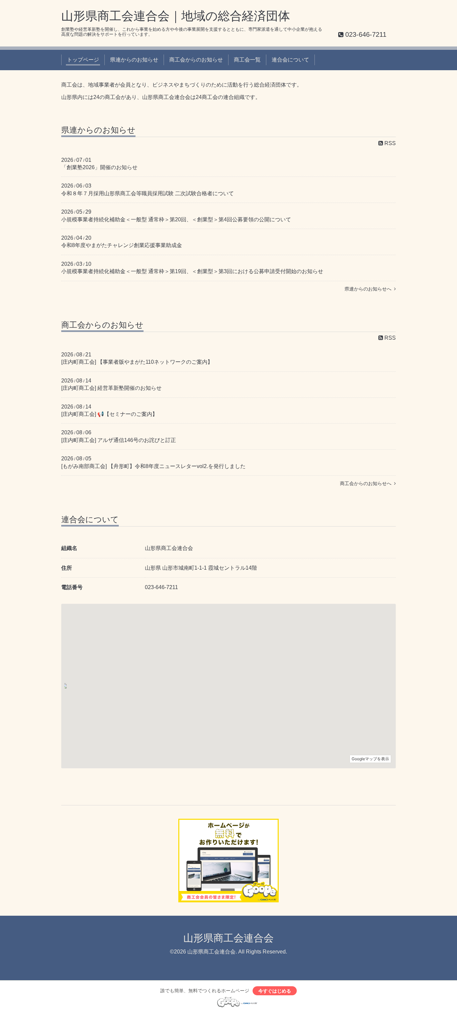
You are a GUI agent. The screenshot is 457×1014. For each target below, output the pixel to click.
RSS (389, 143)
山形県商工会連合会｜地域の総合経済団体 (175, 16)
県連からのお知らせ (134, 60)
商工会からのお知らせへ (367, 483)
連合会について (290, 60)
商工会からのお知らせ (196, 60)
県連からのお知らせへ (369, 289)
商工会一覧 (247, 60)
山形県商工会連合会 (228, 937)
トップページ (83, 60)
